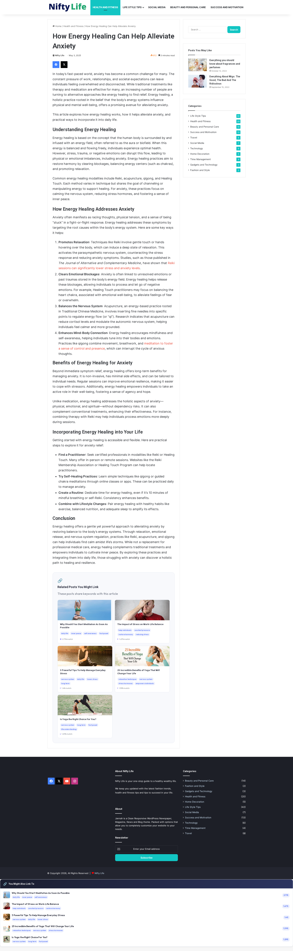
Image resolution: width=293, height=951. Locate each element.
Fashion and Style (200, 170)
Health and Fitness (105, 7)
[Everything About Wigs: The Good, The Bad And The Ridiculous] (197, 81)
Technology (196, 148)
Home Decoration (199, 153)
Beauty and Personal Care (188, 7)
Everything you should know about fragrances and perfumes (224, 64)
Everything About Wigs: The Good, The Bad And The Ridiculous (224, 80)
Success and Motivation (227, 7)
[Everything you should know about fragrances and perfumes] (197, 65)
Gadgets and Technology (204, 164)
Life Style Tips (132, 7)
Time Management (200, 159)
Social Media (156, 7)
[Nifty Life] (67, 7)
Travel (193, 137)
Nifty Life (59, 55)
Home (58, 26)
